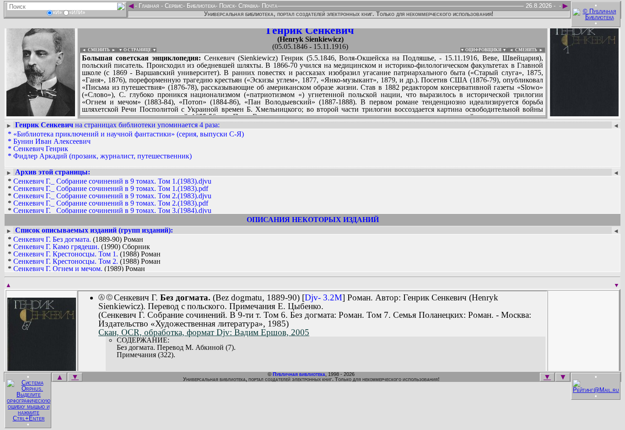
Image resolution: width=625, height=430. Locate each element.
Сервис (173, 6)
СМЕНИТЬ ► (530, 50)
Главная (149, 6)
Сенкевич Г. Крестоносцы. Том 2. (65, 261)
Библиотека (200, 6)
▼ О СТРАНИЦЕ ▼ (137, 50)
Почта (268, 6)
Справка (247, 6)
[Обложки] (584, 113)
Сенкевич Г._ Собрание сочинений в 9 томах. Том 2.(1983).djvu (112, 196)
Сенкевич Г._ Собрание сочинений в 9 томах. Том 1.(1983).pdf (110, 188)
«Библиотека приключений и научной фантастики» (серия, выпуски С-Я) (128, 134)
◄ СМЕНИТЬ (95, 50)
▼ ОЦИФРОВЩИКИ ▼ (483, 50)
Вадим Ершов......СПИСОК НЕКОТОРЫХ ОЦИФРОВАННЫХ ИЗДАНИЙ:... (302, 116)
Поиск (226, 6)
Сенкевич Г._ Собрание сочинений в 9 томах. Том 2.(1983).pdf (110, 203)
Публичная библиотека (299, 374)
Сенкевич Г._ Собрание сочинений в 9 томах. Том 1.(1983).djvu (112, 181)
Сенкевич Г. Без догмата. (52, 239)
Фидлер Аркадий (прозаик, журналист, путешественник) (102, 156)
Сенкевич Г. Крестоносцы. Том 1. (65, 254)
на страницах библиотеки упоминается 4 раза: (117, 125)
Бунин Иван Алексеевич (52, 141)
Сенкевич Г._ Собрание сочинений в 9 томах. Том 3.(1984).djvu (112, 210)
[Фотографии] (40, 113)
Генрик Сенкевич (310, 30)
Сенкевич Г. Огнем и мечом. (57, 268)
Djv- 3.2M (323, 297)
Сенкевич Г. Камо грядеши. (56, 246)
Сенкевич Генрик (40, 148)
